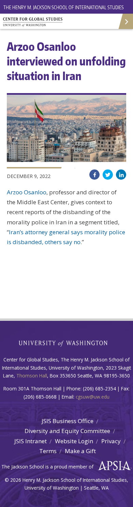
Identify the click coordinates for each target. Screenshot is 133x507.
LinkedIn (121, 174)
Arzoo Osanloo (26, 192)
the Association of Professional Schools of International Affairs (113, 466)
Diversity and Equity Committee (67, 431)
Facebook (94, 174)
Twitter (108, 174)
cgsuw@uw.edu (92, 396)
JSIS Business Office (67, 421)
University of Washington (67, 343)
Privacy (111, 441)
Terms (48, 451)
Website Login (74, 441)
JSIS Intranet (30, 441)
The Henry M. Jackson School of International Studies (63, 7)
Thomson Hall (31, 375)
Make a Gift (80, 451)
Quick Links (125, 21)
